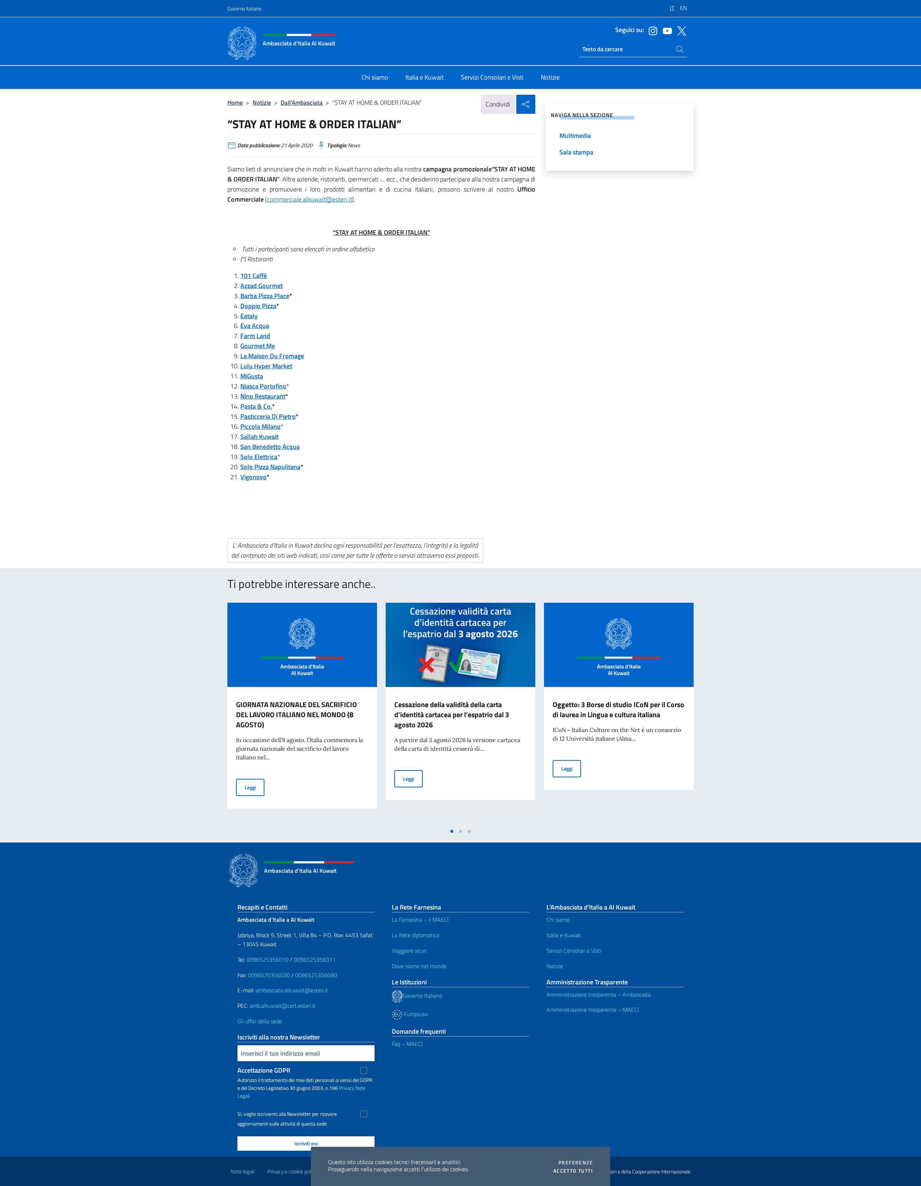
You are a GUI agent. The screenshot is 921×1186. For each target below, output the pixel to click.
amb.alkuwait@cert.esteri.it (283, 1005)
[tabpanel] (302, 714)
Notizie (262, 102)
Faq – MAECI (407, 1043)
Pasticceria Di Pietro (268, 416)
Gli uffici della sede (259, 1021)
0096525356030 (269, 975)
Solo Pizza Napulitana (270, 467)
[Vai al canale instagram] (651, 30)
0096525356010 (267, 959)
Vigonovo (253, 477)
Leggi (254, 787)
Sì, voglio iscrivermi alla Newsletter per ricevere (287, 1114)
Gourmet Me (257, 346)
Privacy (346, 1088)
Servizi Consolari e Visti (573, 950)
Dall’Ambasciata (302, 102)
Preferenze (575, 1162)
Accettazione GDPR (263, 1070)
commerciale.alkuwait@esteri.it (309, 199)
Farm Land (255, 336)
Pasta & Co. (256, 406)
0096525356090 (316, 975)
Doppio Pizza (258, 306)
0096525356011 (315, 959)
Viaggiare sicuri (409, 950)
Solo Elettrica (258, 457)
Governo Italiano (244, 8)
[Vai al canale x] (680, 30)
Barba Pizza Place (264, 296)
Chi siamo (558, 919)
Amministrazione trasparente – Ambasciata (598, 994)
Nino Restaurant (262, 396)
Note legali (242, 1171)
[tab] (451, 831)
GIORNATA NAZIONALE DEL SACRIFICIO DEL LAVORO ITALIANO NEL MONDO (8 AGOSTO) (296, 714)
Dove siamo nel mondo (419, 966)
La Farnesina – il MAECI (420, 919)
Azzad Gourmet (261, 286)
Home (235, 102)
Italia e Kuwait (563, 935)
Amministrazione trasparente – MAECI (592, 1009)
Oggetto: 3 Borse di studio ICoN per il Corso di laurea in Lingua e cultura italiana (618, 709)
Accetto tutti (573, 1170)
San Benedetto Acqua (270, 447)
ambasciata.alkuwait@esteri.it (292, 990)
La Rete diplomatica (415, 935)
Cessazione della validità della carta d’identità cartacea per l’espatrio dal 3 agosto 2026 (451, 714)
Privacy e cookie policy (292, 1171)
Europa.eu (415, 1014)
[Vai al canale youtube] (665, 30)
